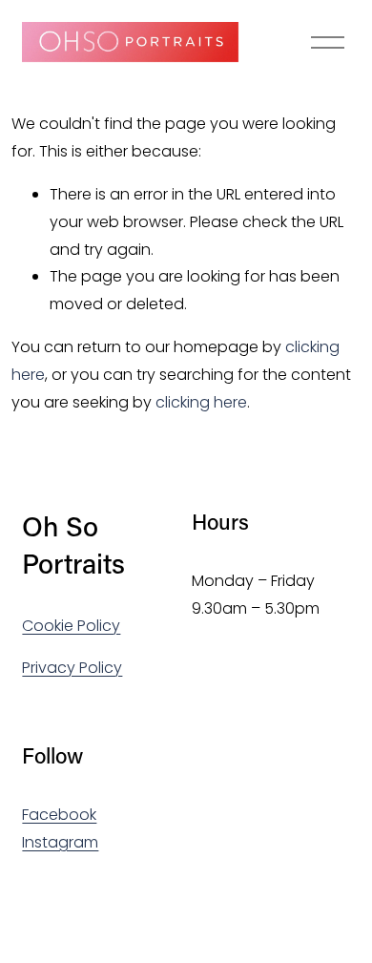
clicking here (201, 402)
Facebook (59, 815)
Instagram (60, 842)
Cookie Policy (71, 626)
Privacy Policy (72, 668)
